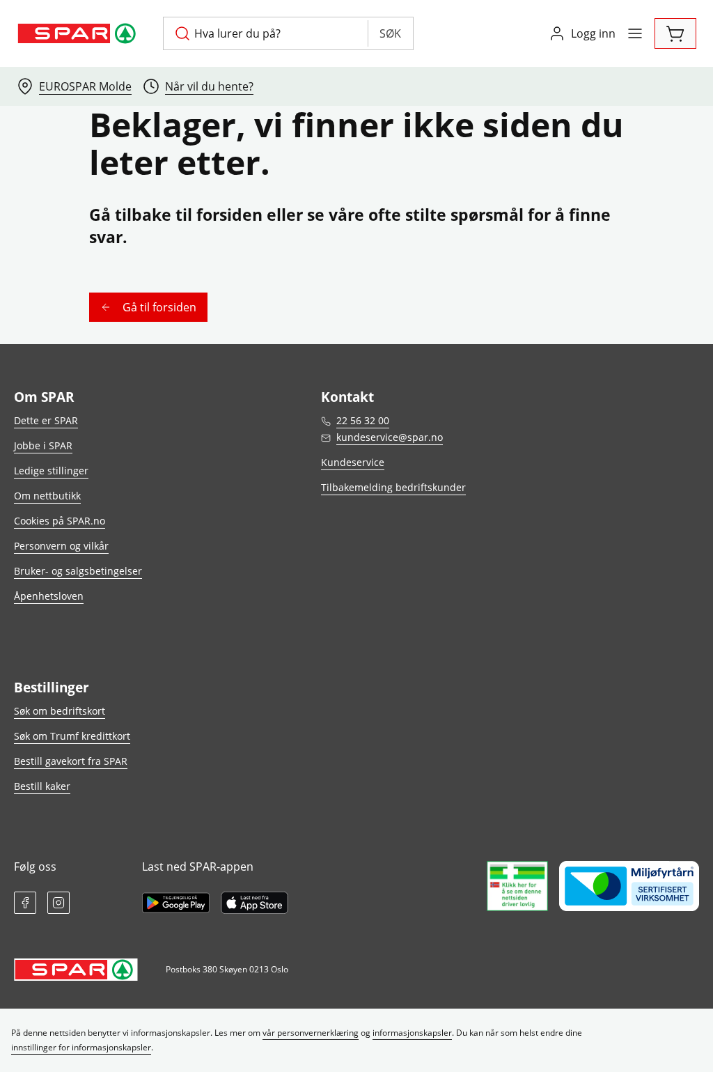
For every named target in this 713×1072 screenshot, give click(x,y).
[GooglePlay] (176, 903)
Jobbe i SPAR (43, 445)
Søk (390, 33)
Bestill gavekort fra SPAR (70, 761)
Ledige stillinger (51, 470)
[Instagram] (58, 903)
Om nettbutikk (47, 495)
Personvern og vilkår (61, 545)
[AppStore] (254, 903)
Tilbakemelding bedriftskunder (393, 487)
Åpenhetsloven (49, 596)
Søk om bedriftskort (59, 710)
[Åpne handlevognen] (675, 33)
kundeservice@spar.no (389, 437)
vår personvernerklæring (311, 1033)
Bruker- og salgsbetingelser (78, 570)
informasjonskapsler (412, 1033)
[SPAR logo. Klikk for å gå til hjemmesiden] (79, 33)
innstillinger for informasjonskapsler (81, 1047)
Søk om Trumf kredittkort (72, 736)
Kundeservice (352, 462)
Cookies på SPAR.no (59, 520)
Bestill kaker (42, 786)
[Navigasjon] (635, 33)
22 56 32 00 (362, 420)
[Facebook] (25, 903)
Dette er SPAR (46, 420)
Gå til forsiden (159, 307)
